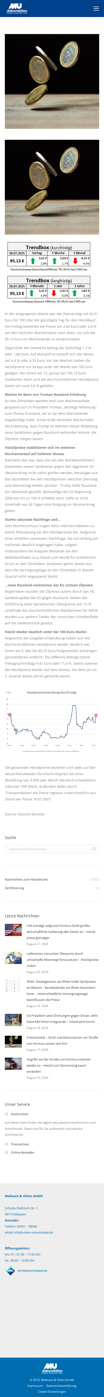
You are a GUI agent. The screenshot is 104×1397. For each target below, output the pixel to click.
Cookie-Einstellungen (52, 1391)
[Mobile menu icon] (96, 8)
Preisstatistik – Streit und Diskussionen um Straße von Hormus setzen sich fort (62, 1040)
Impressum (35, 1386)
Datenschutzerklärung (61, 1386)
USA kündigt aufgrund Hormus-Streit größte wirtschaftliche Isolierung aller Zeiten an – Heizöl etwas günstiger (61, 931)
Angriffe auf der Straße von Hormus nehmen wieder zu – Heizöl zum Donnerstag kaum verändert (59, 1065)
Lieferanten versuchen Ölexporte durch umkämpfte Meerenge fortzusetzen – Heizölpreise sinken (62, 959)
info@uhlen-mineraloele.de (33, 1232)
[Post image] (13, 930)
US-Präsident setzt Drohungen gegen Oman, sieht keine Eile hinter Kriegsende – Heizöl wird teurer (62, 1018)
